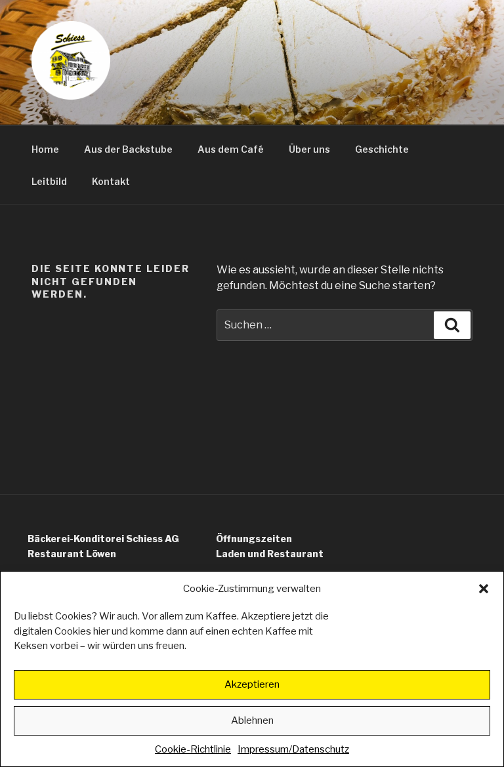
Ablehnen (252, 720)
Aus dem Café (231, 149)
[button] (483, 588)
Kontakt (111, 181)
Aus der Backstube (128, 149)
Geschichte (382, 149)
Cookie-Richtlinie (193, 749)
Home (45, 149)
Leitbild (49, 181)
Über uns (309, 149)
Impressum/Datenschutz (293, 749)
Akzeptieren (252, 684)
